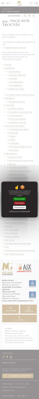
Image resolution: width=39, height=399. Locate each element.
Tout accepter (19, 199)
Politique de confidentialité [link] (19, 211)
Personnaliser (19, 207)
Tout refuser (19, 203)
